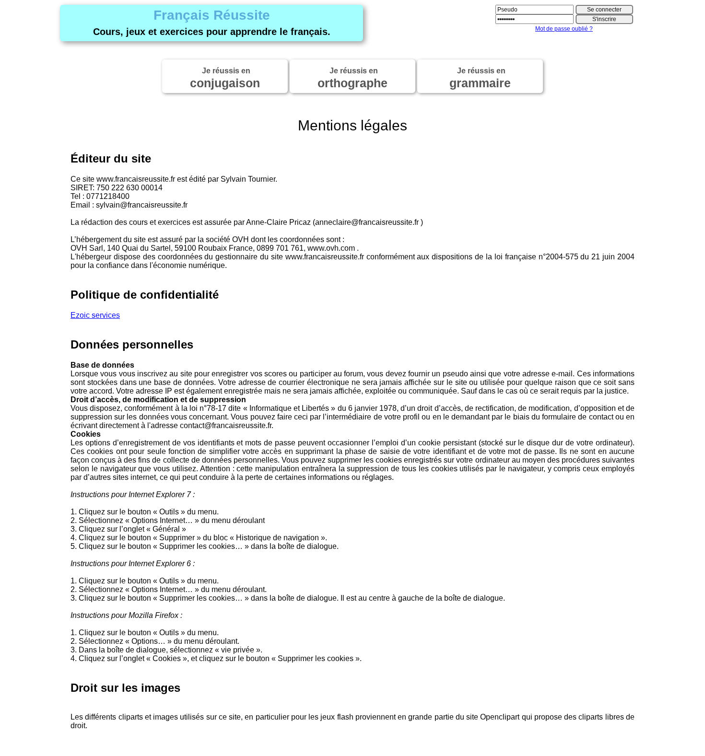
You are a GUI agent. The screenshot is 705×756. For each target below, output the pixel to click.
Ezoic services (95, 315)
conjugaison (225, 78)
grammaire (480, 78)
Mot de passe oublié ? (564, 28)
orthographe (352, 78)
